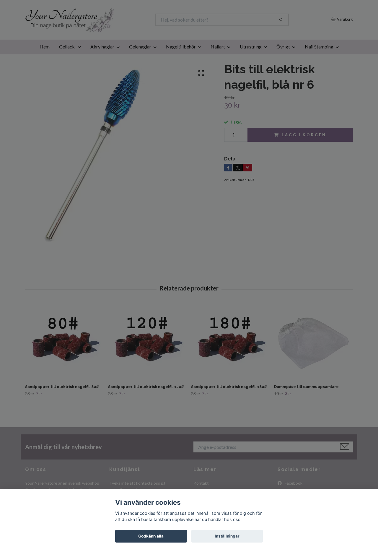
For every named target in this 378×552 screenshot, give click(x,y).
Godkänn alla (151, 536)
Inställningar (227, 536)
